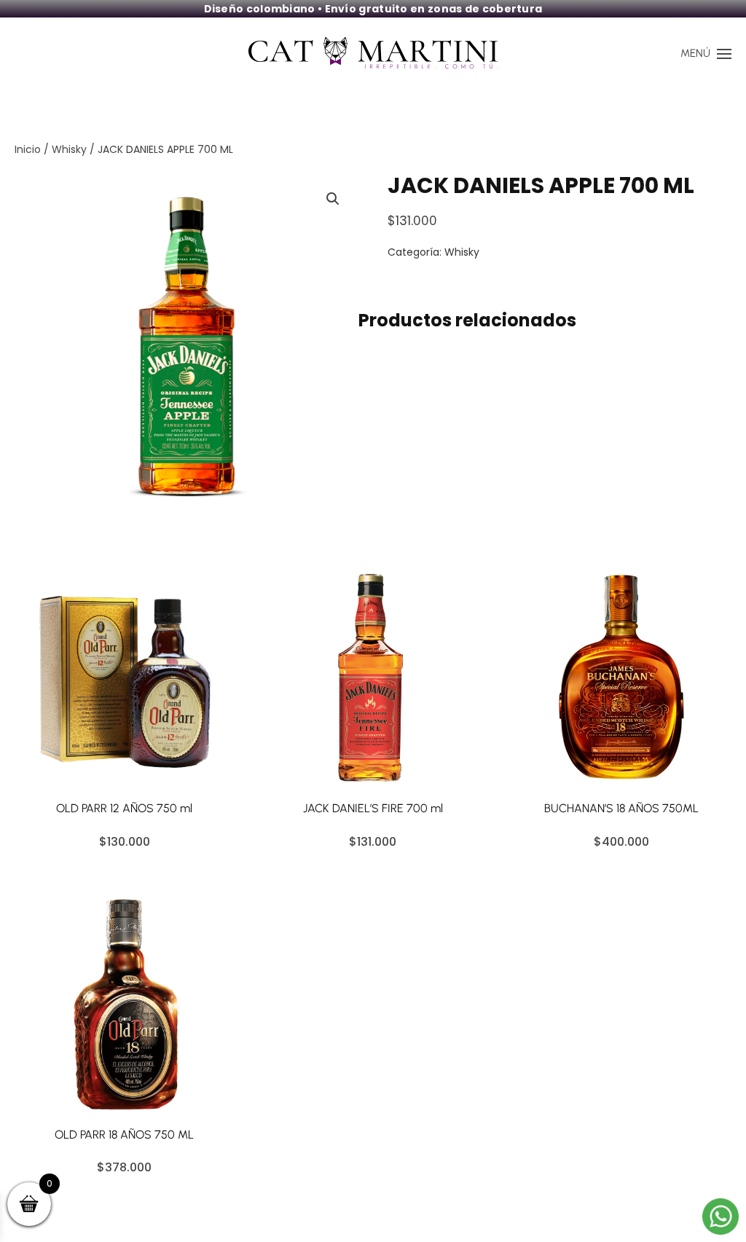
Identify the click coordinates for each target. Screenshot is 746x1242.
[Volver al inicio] (373, 53)
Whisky (69, 149)
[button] (705, 53)
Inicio (28, 149)
